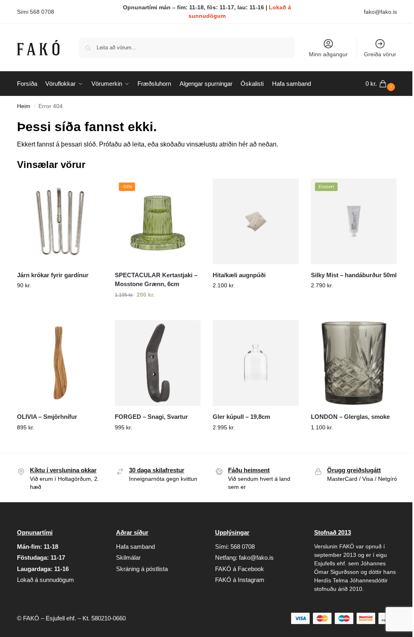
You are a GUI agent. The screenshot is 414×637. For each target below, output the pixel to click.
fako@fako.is (380, 11)
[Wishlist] (90, 191)
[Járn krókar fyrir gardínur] (60, 221)
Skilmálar (128, 557)
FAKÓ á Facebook (239, 568)
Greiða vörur (380, 54)
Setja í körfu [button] (59, 302)
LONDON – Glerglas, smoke (350, 416)
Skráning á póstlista (142, 568)
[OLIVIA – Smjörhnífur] (60, 363)
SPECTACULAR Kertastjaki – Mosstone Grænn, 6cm (156, 280)
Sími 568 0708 (35, 11)
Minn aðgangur (328, 54)
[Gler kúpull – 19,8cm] (255, 363)
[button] (381, 84)
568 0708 (242, 546)
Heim (23, 106)
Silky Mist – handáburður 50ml (354, 275)
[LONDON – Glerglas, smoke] (354, 363)
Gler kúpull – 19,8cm (241, 416)
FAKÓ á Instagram (239, 579)
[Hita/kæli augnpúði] (255, 221)
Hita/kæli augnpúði (239, 275)
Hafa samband (135, 546)
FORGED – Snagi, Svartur (151, 416)
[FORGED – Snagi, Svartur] (158, 363)
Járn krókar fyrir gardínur (53, 275)
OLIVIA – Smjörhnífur (47, 416)
